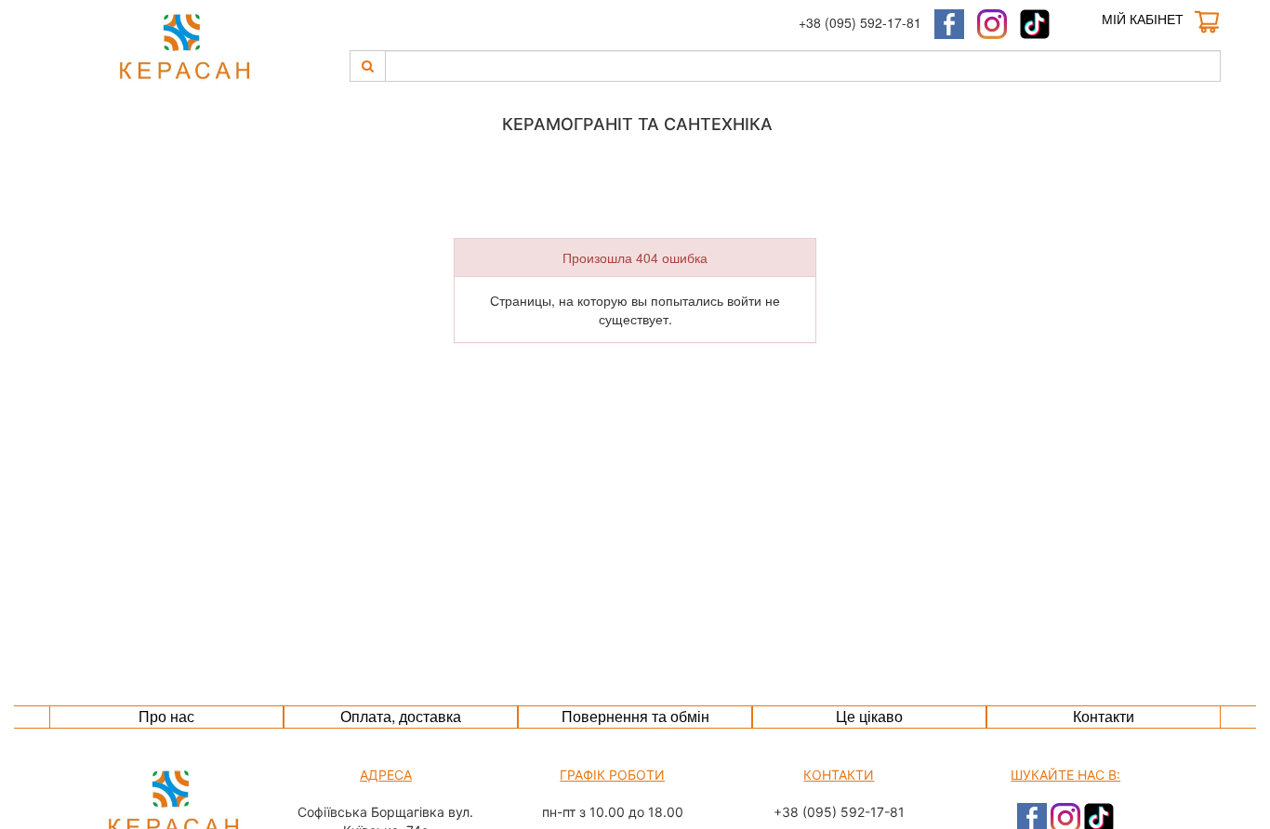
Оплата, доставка (400, 716)
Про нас (166, 716)
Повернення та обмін (635, 716)
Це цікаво (869, 716)
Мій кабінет (1143, 18)
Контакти (1103, 716)
